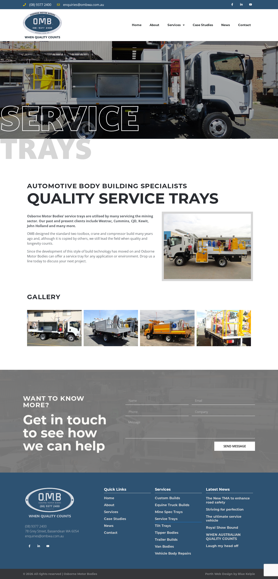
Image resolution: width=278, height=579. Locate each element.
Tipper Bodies (166, 533)
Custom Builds (167, 498)
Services (174, 25)
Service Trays (166, 519)
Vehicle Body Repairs (173, 553)
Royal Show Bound (222, 528)
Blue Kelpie (246, 574)
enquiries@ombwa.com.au (44, 536)
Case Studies (203, 25)
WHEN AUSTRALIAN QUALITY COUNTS (223, 537)
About (154, 25)
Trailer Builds (166, 540)
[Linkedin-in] (241, 4)
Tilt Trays (163, 526)
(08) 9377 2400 (36, 526)
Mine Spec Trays (169, 512)
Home (136, 25)
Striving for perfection (225, 509)
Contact (244, 25)
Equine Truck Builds (172, 505)
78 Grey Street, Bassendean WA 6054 (52, 531)
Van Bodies (164, 546)
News (225, 25)
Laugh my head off (222, 546)
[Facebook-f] (232, 4)
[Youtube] (250, 4)
